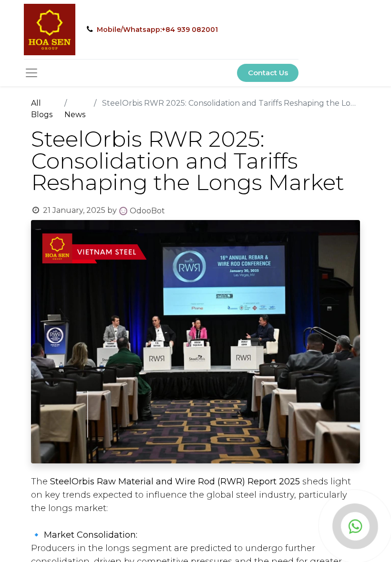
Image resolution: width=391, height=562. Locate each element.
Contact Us (268, 72)
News (74, 114)
